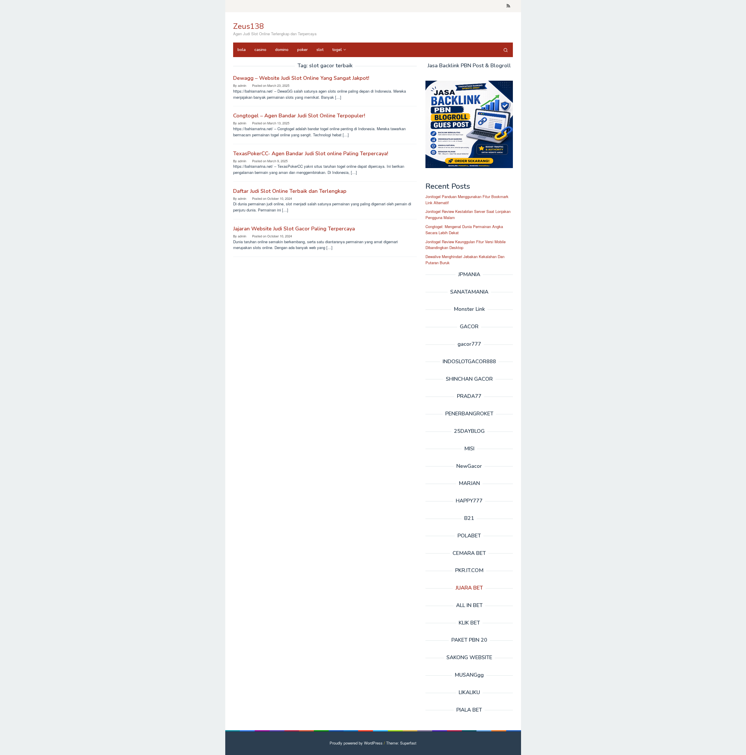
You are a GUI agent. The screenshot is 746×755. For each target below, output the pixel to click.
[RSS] (508, 6)
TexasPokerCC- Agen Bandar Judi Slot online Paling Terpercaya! (310, 153)
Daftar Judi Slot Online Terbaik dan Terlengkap (289, 191)
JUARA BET (469, 587)
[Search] (505, 50)
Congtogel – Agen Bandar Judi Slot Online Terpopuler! (299, 115)
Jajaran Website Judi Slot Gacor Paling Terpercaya (294, 228)
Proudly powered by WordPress (356, 743)
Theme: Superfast (401, 743)
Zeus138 (248, 26)
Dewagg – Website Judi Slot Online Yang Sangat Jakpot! (301, 78)
